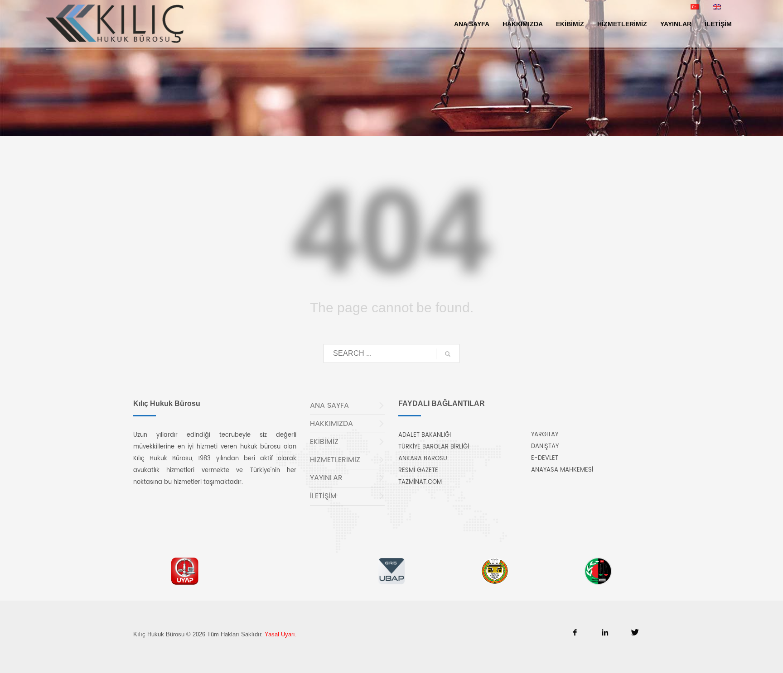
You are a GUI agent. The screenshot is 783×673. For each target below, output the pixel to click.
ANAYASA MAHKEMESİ (562, 470)
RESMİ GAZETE (418, 470)
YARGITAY (544, 434)
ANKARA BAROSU (422, 458)
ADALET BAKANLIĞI (424, 435)
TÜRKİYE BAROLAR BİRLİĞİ (433, 447)
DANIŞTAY (545, 446)
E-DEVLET (544, 458)
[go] (447, 353)
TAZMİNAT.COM (420, 482)
